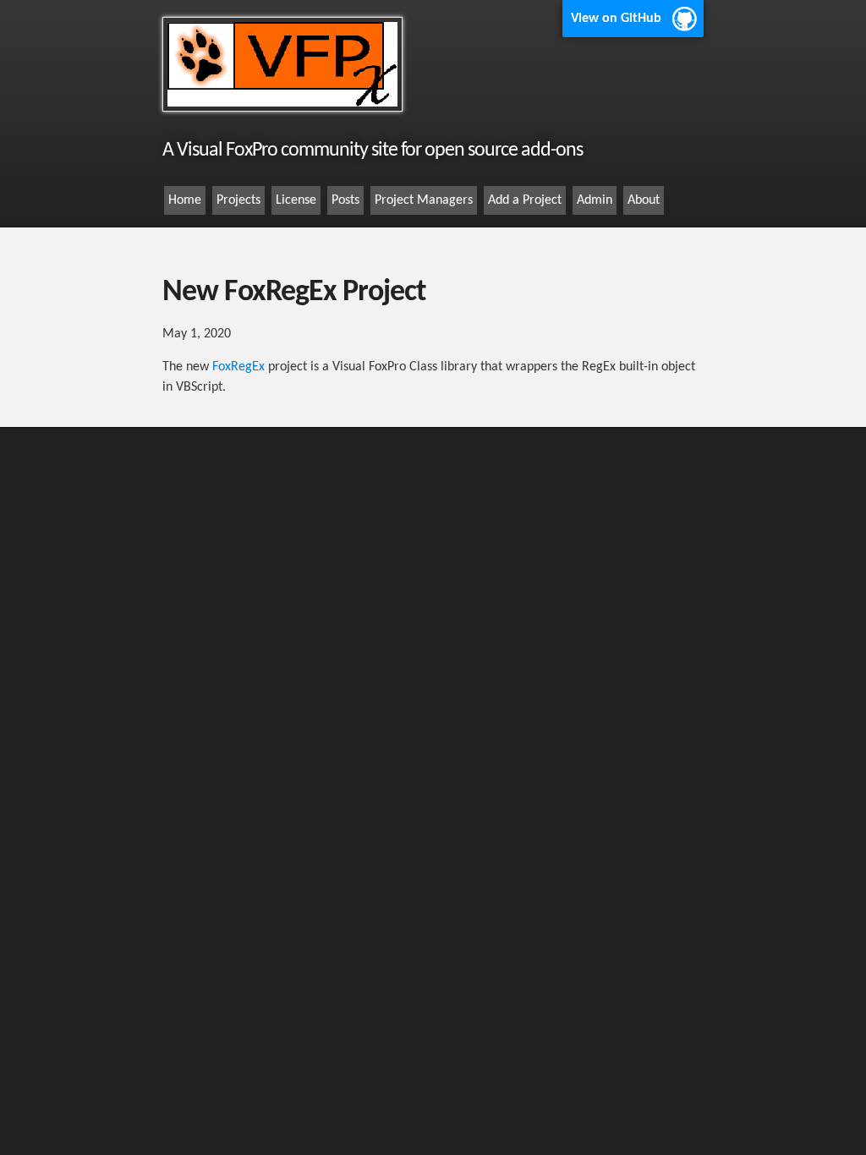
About (644, 200)
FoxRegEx (238, 367)
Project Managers (424, 200)
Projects (238, 200)
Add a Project (525, 200)
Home (184, 200)
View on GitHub (616, 18)
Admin (594, 200)
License (296, 200)
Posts (345, 200)
